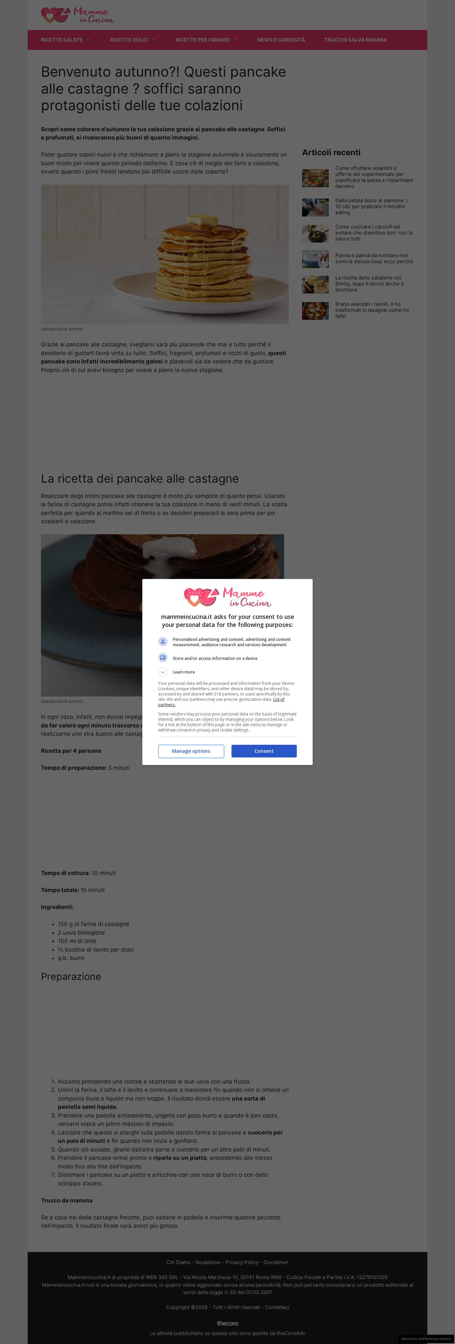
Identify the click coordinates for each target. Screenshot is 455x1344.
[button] (227, 672)
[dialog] (227, 672)
